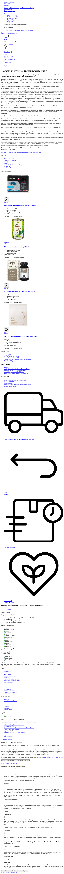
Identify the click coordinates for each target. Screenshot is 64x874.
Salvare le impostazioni (7, 871)
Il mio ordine (7, 671)
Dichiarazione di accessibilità (11, 729)
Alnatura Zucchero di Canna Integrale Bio (15, 370)
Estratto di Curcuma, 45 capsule (19, 291)
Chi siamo (6, 708)
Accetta (3, 760)
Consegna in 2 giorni (9, 11)
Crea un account (8, 44)
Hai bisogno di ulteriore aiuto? (12, 680)
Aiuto (5, 13)
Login (5, 39)
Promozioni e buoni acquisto (11, 679)
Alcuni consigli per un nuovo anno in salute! (15, 361)
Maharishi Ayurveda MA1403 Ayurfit (14, 372)
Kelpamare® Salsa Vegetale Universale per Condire (17, 384)
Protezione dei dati (9, 726)
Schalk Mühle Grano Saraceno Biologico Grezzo (17, 373)
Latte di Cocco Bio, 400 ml (16, 247)
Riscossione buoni (9, 693)
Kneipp (6, 367)
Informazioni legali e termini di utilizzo (14, 725)
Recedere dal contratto (6, 739)
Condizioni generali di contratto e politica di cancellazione (19, 728)
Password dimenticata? (10, 690)
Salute (7, 163)
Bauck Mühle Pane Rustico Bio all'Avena (15, 380)
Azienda (6, 735)
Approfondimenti (10, 160)
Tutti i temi (10, 22)
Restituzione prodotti (12, 16)
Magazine (6, 699)
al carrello (6, 5)
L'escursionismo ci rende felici (12, 358)
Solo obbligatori (10, 760)
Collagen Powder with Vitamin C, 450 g (20, 336)
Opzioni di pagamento (13, 19)
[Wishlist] (5, 47)
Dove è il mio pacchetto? (10, 692)
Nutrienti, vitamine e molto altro (13, 165)
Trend (7, 166)
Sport (6, 161)
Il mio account (8, 677)
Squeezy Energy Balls (10, 386)
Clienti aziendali (8, 682)
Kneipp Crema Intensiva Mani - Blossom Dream (17, 369)
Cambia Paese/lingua (18, 719)
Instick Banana (8, 383)
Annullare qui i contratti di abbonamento (14, 732)
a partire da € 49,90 (19, 8)
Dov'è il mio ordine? (12, 15)
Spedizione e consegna (10, 673)
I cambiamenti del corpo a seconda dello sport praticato (18, 359)
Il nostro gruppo (8, 709)
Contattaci (10, 21)
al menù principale (9, 2)
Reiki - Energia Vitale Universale (12, 356)
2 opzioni (6, 242)
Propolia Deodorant (9, 381)
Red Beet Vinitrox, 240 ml (20, 205)
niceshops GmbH (12, 722)
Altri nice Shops (8, 736)
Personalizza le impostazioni (23, 760)
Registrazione (7, 689)
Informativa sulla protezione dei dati (53, 757)
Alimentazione (9, 158)
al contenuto (7, 3)
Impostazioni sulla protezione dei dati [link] (14, 731)
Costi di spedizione (12, 18)
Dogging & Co (8, 355)
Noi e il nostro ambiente (10, 701)
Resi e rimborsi (8, 674)
